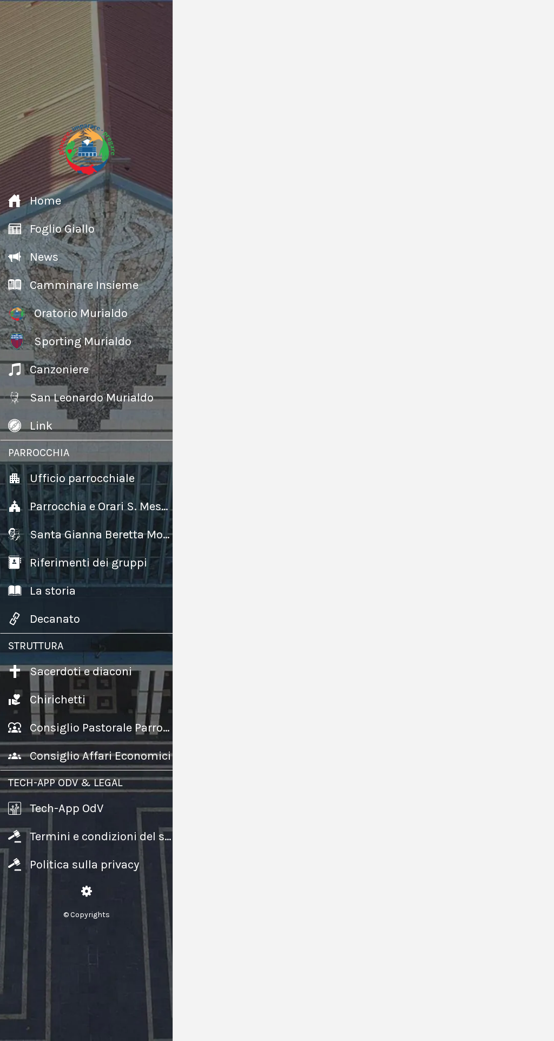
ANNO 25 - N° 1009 (481, 421)
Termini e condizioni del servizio (306, 1023)
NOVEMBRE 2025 (299, 713)
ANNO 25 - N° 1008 (303, 499)
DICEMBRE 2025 (475, 628)
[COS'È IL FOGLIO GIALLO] (231, 416)
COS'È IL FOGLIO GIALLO (309, 421)
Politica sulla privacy (444, 1023)
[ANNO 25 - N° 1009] (410, 416)
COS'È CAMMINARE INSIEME (301, 634)
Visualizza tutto (505, 186)
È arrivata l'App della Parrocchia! (316, 262)
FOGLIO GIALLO (232, 354)
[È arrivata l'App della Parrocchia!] (240, 253)
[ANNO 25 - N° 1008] (231, 494)
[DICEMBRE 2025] (410, 622)
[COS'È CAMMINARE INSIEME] (231, 622)
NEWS (207, 186)
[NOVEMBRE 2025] (231, 708)
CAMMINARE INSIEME (251, 562)
